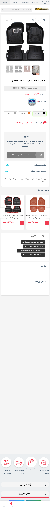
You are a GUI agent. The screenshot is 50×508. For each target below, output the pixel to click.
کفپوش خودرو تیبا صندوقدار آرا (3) (33, 254)
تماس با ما (5, 2)
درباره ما (15, 2)
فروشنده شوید (35, 2)
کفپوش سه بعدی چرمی (32, 94)
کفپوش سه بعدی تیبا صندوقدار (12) (33, 242)
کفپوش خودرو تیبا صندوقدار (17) (34, 246)
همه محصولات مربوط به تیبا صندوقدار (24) (31, 250)
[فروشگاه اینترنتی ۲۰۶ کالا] (42, 9)
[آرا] (32, 102)
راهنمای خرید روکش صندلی (45, 2)
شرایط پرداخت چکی (25, 2)
